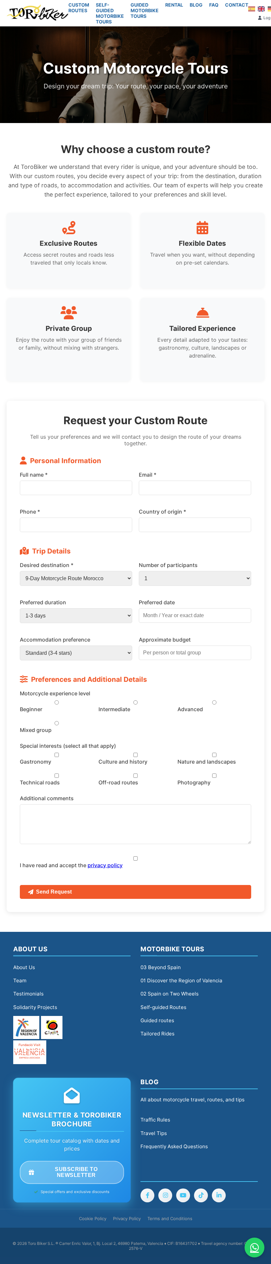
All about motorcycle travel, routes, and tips (192, 1099)
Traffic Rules (155, 1120)
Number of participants (168, 565)
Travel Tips (153, 1133)
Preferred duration (43, 602)
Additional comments (47, 798)
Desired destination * (46, 565)
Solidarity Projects (35, 1007)
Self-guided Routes (163, 1007)
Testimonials (28, 994)
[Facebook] (147, 1195)
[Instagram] (165, 1195)
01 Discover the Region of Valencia (181, 980)
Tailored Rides (157, 1033)
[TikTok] (201, 1195)
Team (19, 980)
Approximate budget (165, 639)
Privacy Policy (127, 1218)
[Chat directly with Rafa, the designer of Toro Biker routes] (254, 1247)
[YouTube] (183, 1195)
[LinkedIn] (219, 1195)
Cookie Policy (92, 1218)
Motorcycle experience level (55, 693)
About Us (24, 967)
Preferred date (157, 602)
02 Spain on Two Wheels (169, 994)
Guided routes (157, 1020)
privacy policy (105, 865)
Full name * (34, 474)
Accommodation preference (55, 639)
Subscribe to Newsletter (76, 1173)
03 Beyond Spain (160, 967)
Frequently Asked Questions (174, 1146)
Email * (147, 474)
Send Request (54, 892)
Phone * (30, 511)
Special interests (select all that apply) (68, 746)
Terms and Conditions (169, 1218)
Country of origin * (162, 511)
